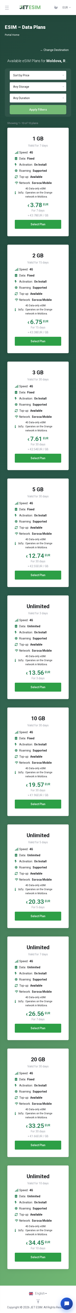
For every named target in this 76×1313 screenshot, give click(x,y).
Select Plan (38, 224)
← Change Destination (54, 50)
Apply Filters (38, 109)
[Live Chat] (67, 1304)
